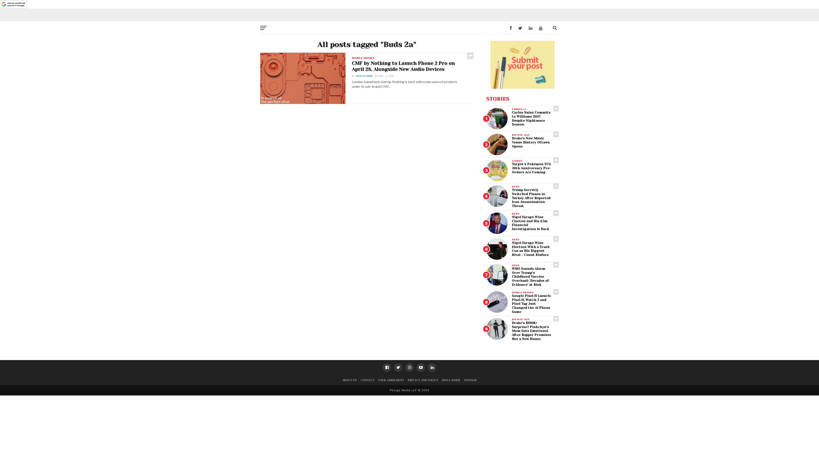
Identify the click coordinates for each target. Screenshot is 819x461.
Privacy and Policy (423, 380)
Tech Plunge (364, 76)
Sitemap (470, 380)
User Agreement (391, 380)
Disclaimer (451, 380)
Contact (368, 380)
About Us (349, 380)
